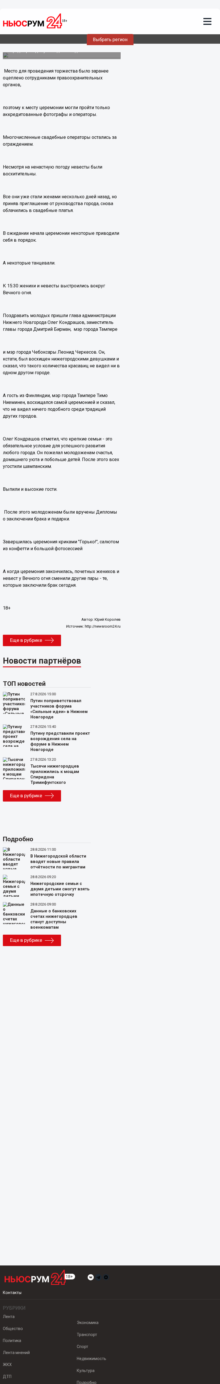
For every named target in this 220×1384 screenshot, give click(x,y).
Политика (12, 1340)
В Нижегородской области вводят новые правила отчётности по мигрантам (58, 862)
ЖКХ (7, 1364)
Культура (86, 1370)
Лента (9, 1316)
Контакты (12, 1292)
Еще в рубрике (26, 640)
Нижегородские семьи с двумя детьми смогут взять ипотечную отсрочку (60, 889)
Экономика (88, 1322)
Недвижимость (91, 1358)
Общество (13, 1328)
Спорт (82, 1346)
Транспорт (87, 1334)
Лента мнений (16, 1352)
